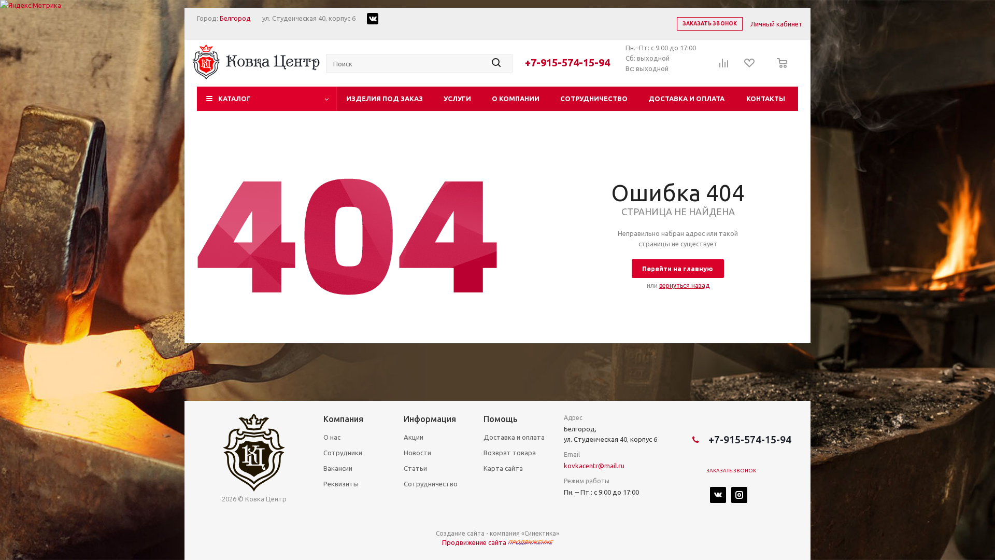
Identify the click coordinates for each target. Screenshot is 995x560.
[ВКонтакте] (718, 495)
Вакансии (337, 468)
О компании (515, 98)
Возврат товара (510, 452)
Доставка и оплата (686, 98)
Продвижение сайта (475, 542)
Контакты (765, 98)
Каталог (234, 98)
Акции (413, 437)
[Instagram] (739, 495)
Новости (417, 452)
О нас (331, 437)
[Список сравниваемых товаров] (724, 66)
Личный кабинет (776, 23)
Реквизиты (341, 483)
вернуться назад (684, 285)
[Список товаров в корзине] (779, 70)
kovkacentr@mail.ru (594, 465)
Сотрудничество (594, 98)
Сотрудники (342, 452)
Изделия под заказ (384, 98)
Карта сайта (503, 468)
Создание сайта (460, 533)
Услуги (457, 98)
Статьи (415, 468)
